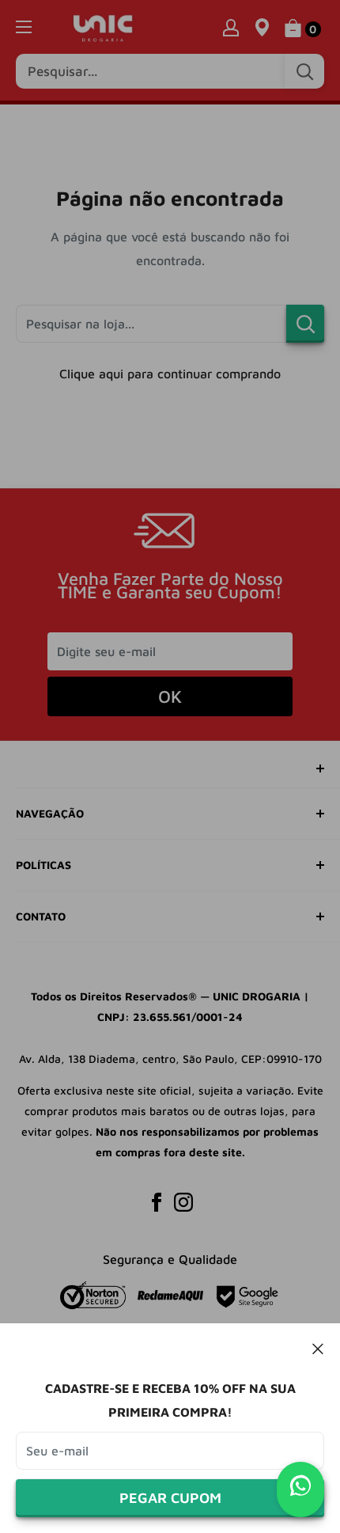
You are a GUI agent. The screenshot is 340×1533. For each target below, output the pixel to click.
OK (170, 696)
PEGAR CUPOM (170, 1497)
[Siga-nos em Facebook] (156, 1201)
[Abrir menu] (24, 27)
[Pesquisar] (304, 71)
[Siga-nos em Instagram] (183, 1201)
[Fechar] (318, 1348)
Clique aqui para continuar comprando (170, 373)
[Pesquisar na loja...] (305, 324)
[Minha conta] (231, 27)
